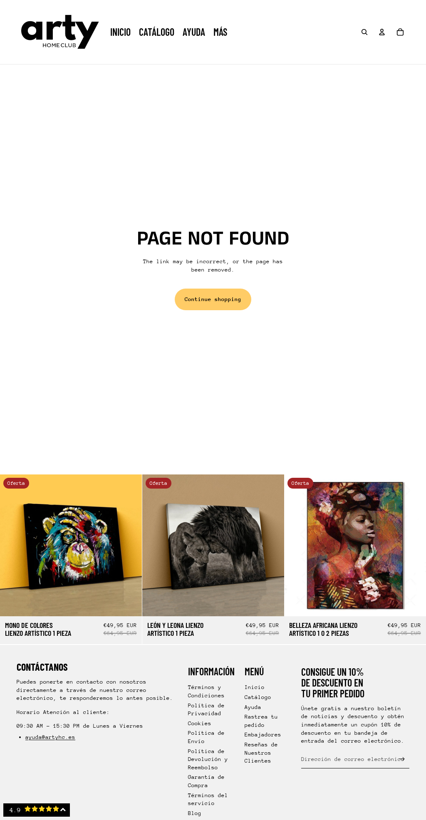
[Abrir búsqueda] (364, 32)
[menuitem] (220, 32)
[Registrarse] (402, 759)
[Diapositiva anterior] (12, 545)
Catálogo (258, 697)
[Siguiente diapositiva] (129, 545)
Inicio (255, 687)
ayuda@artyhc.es (50, 737)
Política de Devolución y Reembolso (208, 759)
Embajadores (263, 734)
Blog (194, 813)
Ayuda (253, 707)
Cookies (199, 723)
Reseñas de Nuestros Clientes (261, 752)
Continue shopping (213, 299)
